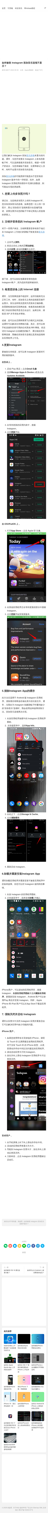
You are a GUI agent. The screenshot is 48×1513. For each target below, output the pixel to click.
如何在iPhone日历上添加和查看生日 (24, 1425)
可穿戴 (10, 8)
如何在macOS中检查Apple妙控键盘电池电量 (10, 1446)
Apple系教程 (29, 70)
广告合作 (29, 1507)
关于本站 (16, 1507)
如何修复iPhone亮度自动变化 (37, 1346)
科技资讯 (18, 8)
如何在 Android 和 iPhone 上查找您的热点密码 (37, 1405)
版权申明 (23, 1507)
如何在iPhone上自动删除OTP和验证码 (37, 1367)
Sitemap (36, 1507)
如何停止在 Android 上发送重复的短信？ (35, 1271)
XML (40, 1507)
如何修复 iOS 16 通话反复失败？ (12, 1271)
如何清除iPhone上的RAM (23, 1404)
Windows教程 (29, 8)
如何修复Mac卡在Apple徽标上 (37, 1387)
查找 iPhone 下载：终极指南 (23, 1387)
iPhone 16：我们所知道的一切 (10, 1404)
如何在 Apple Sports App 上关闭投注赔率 (9, 1367)
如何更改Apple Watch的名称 (23, 1346)
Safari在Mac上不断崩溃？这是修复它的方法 (10, 1347)
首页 (4, 8)
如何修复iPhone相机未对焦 (9, 1387)
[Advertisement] (24, 35)
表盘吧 (24, 2)
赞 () (24, 1234)
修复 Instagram (19, 1256)
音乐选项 (30, 155)
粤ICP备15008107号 (26, 1510)
